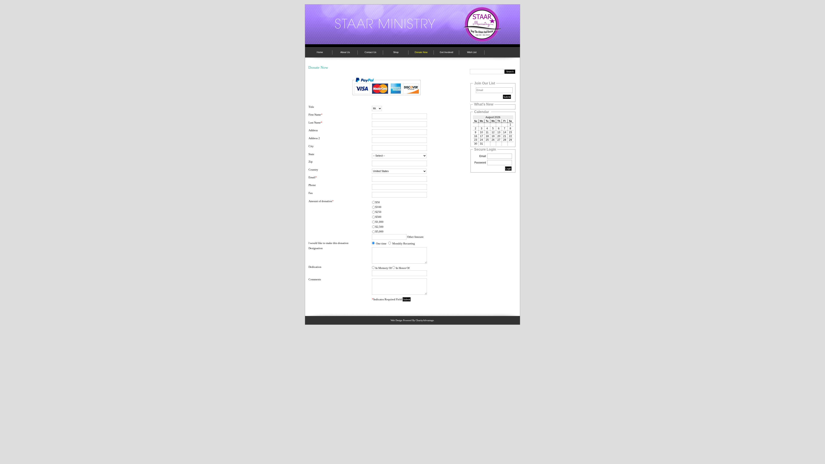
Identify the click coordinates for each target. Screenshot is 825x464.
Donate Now (421, 52)
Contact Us (370, 52)
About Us (345, 52)
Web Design (396, 320)
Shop (396, 52)
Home (320, 52)
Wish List (472, 52)
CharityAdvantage (425, 320)
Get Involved (446, 52)
